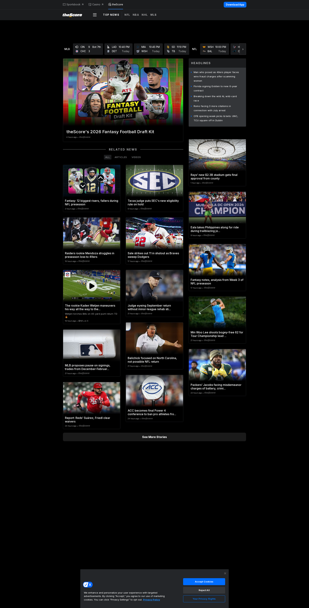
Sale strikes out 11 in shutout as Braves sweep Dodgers (153, 255)
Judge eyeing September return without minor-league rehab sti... (149, 307)
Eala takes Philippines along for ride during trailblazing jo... (215, 229)
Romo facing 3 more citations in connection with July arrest (212, 108)
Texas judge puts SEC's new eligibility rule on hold (153, 202)
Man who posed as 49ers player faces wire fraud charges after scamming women (216, 76)
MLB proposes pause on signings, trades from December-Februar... (87, 367)
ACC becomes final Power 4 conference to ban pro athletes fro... (152, 412)
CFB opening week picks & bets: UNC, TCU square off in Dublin (216, 118)
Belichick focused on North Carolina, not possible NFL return (152, 359)
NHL (145, 14)
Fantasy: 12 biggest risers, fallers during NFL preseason (91, 202)
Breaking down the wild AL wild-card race (215, 98)
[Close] (225, 573)
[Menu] (94, 14)
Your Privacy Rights (204, 598)
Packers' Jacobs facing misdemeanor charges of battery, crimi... (216, 386)
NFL (127, 14)
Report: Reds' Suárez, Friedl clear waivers (87, 419)
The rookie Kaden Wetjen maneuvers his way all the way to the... (90, 307)
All (107, 157)
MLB (153, 14)
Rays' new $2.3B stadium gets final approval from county (214, 176)
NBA (136, 14)
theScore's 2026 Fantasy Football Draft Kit (110, 131)
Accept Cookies (204, 581)
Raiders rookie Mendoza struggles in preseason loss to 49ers (89, 255)
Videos (136, 157)
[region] (154, 588)
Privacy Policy (151, 599)
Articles (121, 157)
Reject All (204, 590)
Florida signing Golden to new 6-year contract (215, 88)
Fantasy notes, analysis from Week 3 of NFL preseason (217, 281)
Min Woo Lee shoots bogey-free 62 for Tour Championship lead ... (217, 334)
